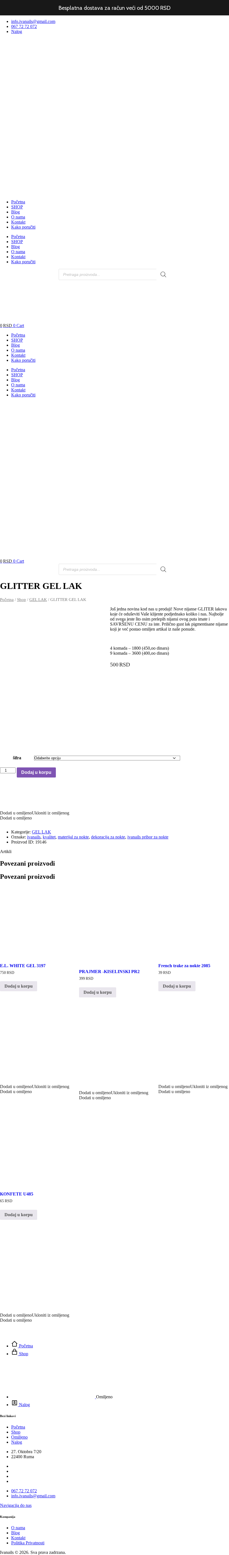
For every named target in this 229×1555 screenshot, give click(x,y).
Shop (21, 599)
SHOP (17, 207)
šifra (17, 757)
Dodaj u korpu (36, 772)
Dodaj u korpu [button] (18, 986)
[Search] (163, 274)
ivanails (33, 837)
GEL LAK (38, 599)
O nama (18, 217)
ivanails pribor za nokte (147, 837)
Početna (18, 201)
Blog (15, 212)
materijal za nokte (73, 837)
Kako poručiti (23, 227)
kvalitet (49, 837)
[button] (35, 1040)
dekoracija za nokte (108, 837)
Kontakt (18, 222)
